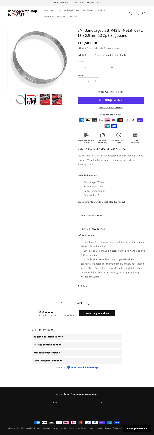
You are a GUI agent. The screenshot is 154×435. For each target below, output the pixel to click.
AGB (91, 428)
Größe (80, 61)
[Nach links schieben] (11, 99)
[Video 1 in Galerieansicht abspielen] (32, 99)
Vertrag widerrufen (137, 428)
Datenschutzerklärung (78, 428)
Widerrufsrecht (60, 428)
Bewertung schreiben (97, 313)
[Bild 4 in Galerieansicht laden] (57, 99)
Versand (90, 48)
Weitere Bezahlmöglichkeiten (111, 107)
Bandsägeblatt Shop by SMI (24, 428)
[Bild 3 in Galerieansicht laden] (44, 99)
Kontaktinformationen (114, 428)
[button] (130, 13)
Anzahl (80, 75)
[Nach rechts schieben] (66, 99)
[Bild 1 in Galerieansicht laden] (20, 99)
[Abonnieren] (100, 402)
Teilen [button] (84, 286)
